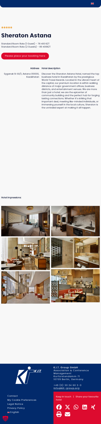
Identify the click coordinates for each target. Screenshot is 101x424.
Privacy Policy (16, 408)
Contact (12, 396)
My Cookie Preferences (21, 400)
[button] (48, 202)
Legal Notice (15, 404)
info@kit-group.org (67, 388)
